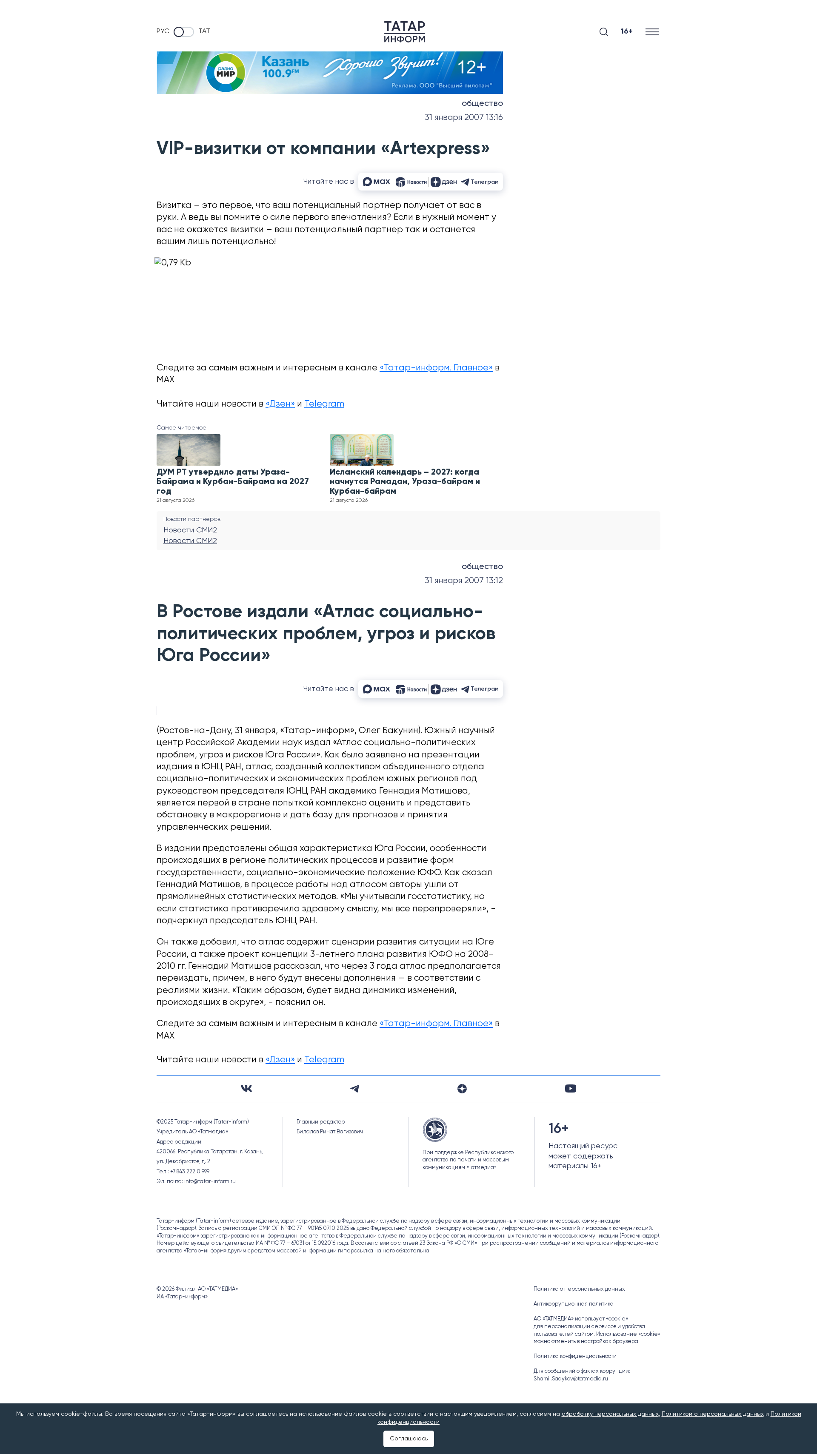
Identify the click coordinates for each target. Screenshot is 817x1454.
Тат (204, 31)
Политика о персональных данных (579, 1289)
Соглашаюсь (409, 1439)
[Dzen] (462, 1089)
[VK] (246, 1088)
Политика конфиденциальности (575, 1356)
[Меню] (653, 32)
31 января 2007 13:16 (464, 117)
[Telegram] (354, 1089)
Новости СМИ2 (190, 530)
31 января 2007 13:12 (464, 580)
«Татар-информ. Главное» (436, 368)
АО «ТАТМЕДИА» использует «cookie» (581, 1319)
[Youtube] (570, 1088)
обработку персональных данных (610, 1414)
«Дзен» (280, 404)
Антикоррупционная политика (574, 1304)
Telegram (324, 404)
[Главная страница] (404, 32)
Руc (163, 31)
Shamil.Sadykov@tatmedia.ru (571, 1379)
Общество (482, 104)
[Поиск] (604, 32)
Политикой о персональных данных (713, 1414)
